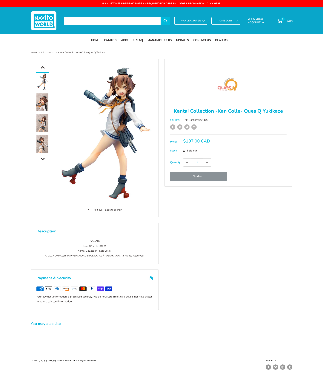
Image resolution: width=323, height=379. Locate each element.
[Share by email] (194, 127)
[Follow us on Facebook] (268, 367)
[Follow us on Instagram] (282, 367)
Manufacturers (159, 40)
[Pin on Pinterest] (179, 127)
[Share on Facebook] (172, 127)
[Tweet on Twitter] (187, 127)
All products (47, 52)
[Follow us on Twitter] (275, 367)
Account (254, 22)
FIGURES (174, 119)
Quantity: (175, 162)
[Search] (165, 21)
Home (95, 40)
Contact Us (201, 40)
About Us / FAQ (132, 40)
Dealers (221, 40)
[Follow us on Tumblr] (289, 367)
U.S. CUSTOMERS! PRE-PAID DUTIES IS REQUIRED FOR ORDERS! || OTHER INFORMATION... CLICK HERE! (161, 3)
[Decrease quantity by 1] (187, 162)
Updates (182, 40)
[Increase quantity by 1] (207, 162)
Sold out (198, 176)
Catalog (110, 40)
